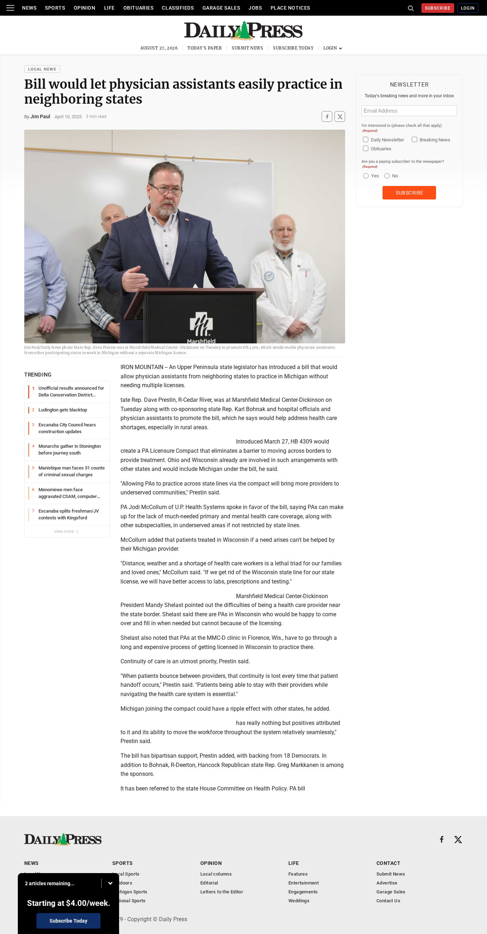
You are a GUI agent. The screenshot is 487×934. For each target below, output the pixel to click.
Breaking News (435, 139)
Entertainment (303, 883)
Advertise (387, 883)
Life (109, 8)
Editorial (209, 883)
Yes (374, 175)
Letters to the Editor (221, 891)
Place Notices (290, 8)
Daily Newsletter (387, 139)
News (29, 8)
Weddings (298, 900)
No (395, 175)
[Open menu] (10, 7)
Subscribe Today (293, 48)
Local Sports (126, 874)
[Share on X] (340, 116)
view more (64, 531)
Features (298, 874)
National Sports (129, 900)
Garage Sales (221, 8)
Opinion (85, 8)
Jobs (255, 8)
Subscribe (438, 8)
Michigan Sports (130, 891)
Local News (42, 69)
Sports (55, 8)
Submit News (247, 48)
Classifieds (178, 8)
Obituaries (138, 8)
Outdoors (122, 883)
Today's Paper (205, 48)
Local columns (216, 874)
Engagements (303, 891)
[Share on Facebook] (327, 116)
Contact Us (388, 900)
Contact (388, 863)
